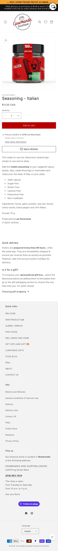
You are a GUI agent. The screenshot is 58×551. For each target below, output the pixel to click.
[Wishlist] (46, 22)
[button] (5, 22)
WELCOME (10, 313)
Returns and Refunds (15, 392)
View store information (15, 142)
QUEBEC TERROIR (14, 326)
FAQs (7, 362)
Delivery (9, 404)
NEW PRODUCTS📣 (14, 320)
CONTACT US (11, 375)
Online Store (11, 428)
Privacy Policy (12, 441)
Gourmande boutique (24, 546)
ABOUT (8, 368)
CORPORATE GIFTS (14, 350)
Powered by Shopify (41, 546)
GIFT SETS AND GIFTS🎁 (17, 344)
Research (9, 435)
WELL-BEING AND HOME (17, 338)
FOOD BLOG (11, 356)
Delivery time (11, 410)
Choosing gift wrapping (14, 291)
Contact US (10, 416)
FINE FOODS (11, 332)
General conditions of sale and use (21, 398)
